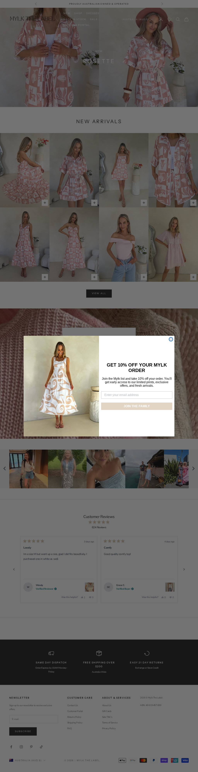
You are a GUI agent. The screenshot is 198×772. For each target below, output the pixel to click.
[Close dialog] (171, 339)
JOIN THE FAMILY (137, 406)
